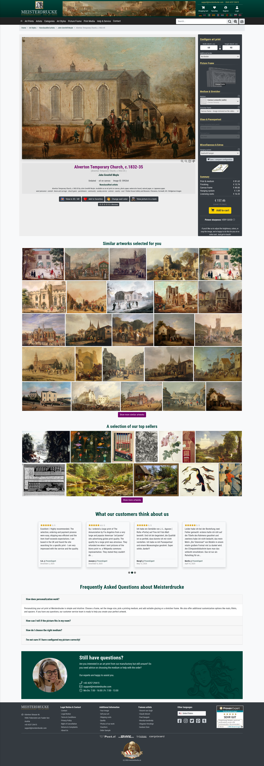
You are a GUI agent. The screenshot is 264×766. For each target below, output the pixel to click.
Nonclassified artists (47, 28)
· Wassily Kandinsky (145, 720)
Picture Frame (75, 21)
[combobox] (220, 56)
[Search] (230, 21)
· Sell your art (104, 714)
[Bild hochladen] (242, 21)
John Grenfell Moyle (65, 28)
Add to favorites (95, 199)
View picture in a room (146, 199)
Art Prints (29, 21)
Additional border (206, 53)
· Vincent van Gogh (145, 710)
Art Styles (61, 21)
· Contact (63, 710)
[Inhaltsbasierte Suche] (235, 21)
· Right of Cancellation (68, 724)
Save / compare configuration (221, 159)
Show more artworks (132, 500)
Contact (117, 21)
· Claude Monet (144, 714)
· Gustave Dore (143, 727)
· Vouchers (103, 727)
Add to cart (221, 210)
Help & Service (104, 21)
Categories (49, 21)
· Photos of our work (106, 724)
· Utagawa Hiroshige (146, 724)
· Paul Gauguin (143, 717)
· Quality (102, 720)
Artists (39, 21)
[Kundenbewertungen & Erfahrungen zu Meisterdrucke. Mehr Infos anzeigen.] (230, 716)
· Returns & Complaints (69, 727)
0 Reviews (114, 204)
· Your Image (104, 710)
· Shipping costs (105, 717)
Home (23, 28)
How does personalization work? (42, 599)
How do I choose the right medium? (44, 630)
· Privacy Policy (66, 720)
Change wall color (119, 199)
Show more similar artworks (132, 414)
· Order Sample (105, 730)
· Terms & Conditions (68, 717)
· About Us (64, 730)
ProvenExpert (54, 561)
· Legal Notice (65, 714)
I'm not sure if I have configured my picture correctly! (53, 639)
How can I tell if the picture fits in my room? (48, 620)
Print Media (89, 21)
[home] (21, 21)
